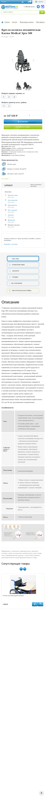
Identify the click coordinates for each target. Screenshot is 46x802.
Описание (15, 259)
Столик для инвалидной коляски (13, 595)
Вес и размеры (16, 283)
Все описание (5, 178)
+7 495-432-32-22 (29, 7)
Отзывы (15, 277)
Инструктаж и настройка (21, 290)
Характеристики (18, 265)
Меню (40, 2)
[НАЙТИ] (42, 12)
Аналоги (15, 271)
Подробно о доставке (11, 244)
